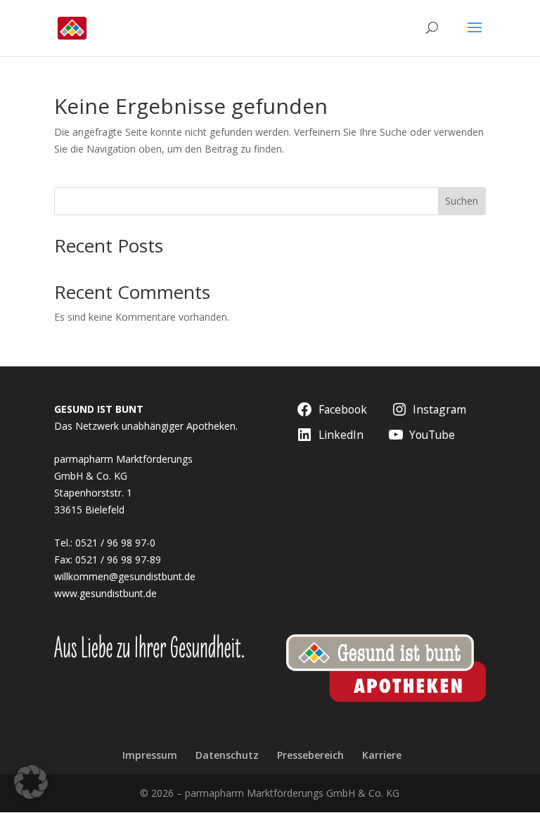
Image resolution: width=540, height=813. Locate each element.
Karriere (381, 755)
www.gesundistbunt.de (105, 593)
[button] (31, 782)
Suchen (461, 200)
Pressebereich (310, 755)
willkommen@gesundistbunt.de (124, 576)
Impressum (149, 755)
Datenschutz (227, 755)
